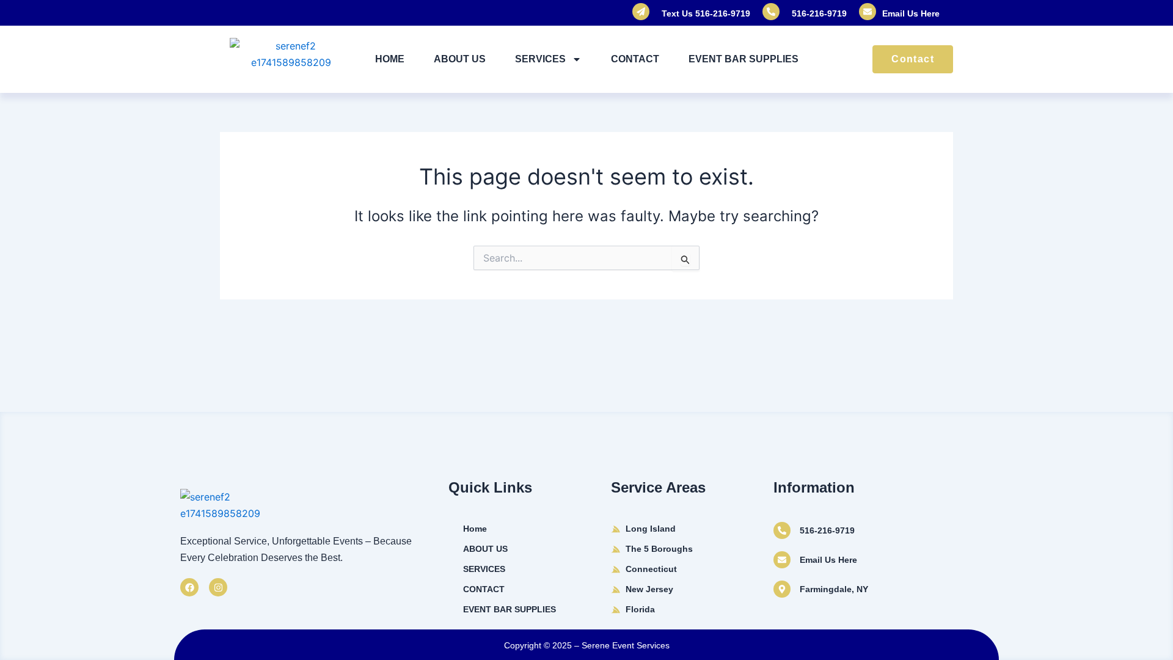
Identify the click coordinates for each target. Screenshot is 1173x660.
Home (389, 59)
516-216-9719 (819, 13)
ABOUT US (460, 59)
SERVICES (540, 59)
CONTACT (635, 59)
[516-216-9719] (782, 530)
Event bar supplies (743, 59)
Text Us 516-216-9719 (706, 13)
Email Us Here (911, 13)
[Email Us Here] (782, 559)
